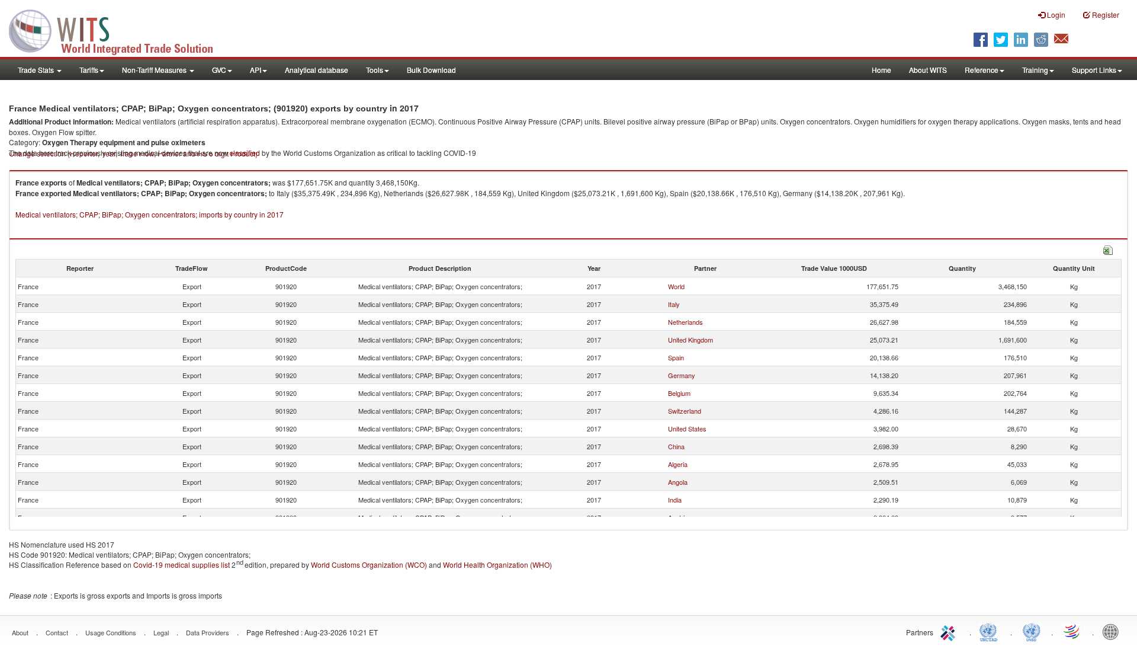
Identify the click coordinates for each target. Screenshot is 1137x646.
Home (881, 70)
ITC (950, 631)
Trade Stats (37, 70)
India (675, 499)
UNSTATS (1031, 631)
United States (687, 428)
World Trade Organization (1072, 631)
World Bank (1113, 631)
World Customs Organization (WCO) (369, 564)
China (676, 446)
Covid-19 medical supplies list (181, 564)
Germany (681, 375)
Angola (678, 482)
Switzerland (684, 410)
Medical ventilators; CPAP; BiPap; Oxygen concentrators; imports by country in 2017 (149, 214)
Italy (674, 304)
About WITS (928, 70)
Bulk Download (431, 70)
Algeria (678, 464)
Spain (676, 357)
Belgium (679, 393)
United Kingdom (690, 339)
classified (245, 153)
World (676, 286)
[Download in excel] (1108, 249)
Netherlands (685, 322)
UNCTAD (991, 631)
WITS (118, 29)
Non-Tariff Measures (155, 70)
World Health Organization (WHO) (497, 564)
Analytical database (316, 70)
